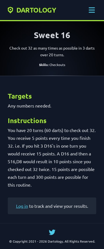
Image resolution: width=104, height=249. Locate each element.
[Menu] (91, 10)
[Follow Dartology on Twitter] (52, 232)
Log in (22, 206)
